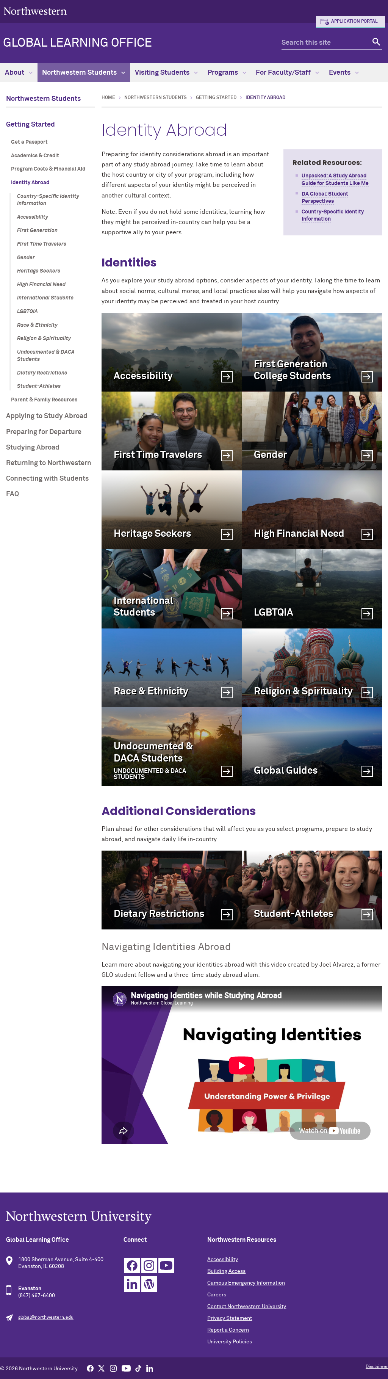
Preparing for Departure (43, 432)
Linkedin (132, 1284)
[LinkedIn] (149, 1368)
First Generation (37, 230)
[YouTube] (126, 1368)
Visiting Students (163, 72)
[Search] (375, 43)
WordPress (149, 1284)
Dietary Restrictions (42, 373)
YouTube (166, 1265)
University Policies (229, 1342)
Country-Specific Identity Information (48, 200)
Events (340, 72)
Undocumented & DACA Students (46, 355)
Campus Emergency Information (246, 1283)
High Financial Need (41, 284)
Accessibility (32, 217)
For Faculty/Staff (284, 72)
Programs (223, 72)
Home (108, 98)
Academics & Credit (35, 155)
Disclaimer (377, 1367)
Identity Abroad (30, 182)
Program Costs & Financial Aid (48, 169)
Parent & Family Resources (44, 400)
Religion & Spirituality (44, 338)
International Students (45, 298)
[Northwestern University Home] (35, 11)
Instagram (149, 1265)
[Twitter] (101, 1368)
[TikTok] (138, 1368)
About (15, 72)
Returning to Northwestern (48, 463)
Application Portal (354, 21)
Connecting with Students (47, 478)
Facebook (132, 1265)
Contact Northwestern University (246, 1306)
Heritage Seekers (38, 271)
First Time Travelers (41, 244)
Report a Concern (228, 1330)
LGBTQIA (27, 311)
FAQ (12, 494)
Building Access (226, 1271)
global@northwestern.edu (46, 1317)
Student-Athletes (39, 386)
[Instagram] (113, 1368)
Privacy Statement (229, 1318)
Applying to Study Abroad (47, 416)
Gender (26, 257)
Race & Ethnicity (37, 325)
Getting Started (30, 124)
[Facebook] (90, 1368)
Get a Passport (29, 142)
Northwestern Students (80, 72)
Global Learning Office (77, 43)
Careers (216, 1295)
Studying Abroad (32, 447)
